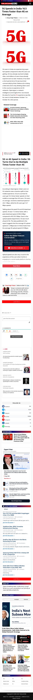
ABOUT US (5, 696)
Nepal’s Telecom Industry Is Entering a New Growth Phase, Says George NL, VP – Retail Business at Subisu (9, 648)
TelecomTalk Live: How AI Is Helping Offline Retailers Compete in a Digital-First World (23, 647)
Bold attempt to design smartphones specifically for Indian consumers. (12, 380)
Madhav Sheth (7, 375)
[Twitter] (11, 274)
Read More (16, 266)
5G (17, 95)
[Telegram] (11, 278)
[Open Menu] (30, 3)
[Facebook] (6, 274)
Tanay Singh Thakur (12, 18)
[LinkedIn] (20, 274)
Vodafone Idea (24, 681)
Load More (16, 301)
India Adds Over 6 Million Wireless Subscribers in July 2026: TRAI (14, 566)
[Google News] (19, 278)
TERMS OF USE (25, 696)
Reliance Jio (6, 684)
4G (22, 678)
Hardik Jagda (6, 351)
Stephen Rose (7, 386)
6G (4, 678)
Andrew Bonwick (8, 362)
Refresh (6, 509)
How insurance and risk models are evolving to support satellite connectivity (12, 369)
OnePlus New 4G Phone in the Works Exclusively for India (14, 540)
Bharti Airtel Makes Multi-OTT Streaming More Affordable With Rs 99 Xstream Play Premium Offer (21, 438)
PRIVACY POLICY (16, 698)
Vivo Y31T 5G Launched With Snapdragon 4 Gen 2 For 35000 (16, 514)
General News (24, 684)
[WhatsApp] (25, 274)
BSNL (13, 681)
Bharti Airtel (6, 681)
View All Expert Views (16, 501)
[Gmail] (16, 274)
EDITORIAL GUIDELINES (15, 696)
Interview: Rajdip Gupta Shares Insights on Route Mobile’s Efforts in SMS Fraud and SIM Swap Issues (24, 667)
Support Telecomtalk (8, 0)
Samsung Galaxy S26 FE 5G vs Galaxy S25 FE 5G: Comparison (16, 553)
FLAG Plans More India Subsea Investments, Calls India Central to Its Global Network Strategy (15, 630)
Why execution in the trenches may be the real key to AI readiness (13, 391)
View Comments (16, 336)
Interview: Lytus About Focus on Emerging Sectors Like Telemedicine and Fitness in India (9, 667)
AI (12, 684)
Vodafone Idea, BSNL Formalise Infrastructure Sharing (13, 527)
